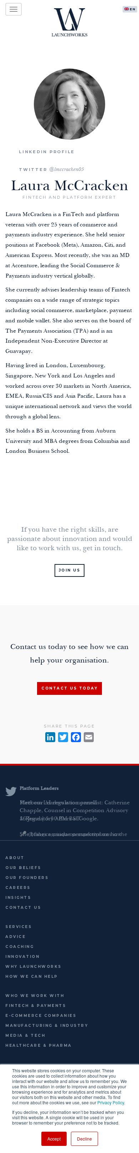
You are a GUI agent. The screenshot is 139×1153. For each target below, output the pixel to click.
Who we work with (34, 995)
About (15, 858)
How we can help (31, 976)
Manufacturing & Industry (46, 1025)
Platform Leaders (39, 788)
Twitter (51, 169)
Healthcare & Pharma (38, 1045)
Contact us (23, 907)
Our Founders (26, 877)
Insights (18, 897)
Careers (18, 887)
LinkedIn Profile (47, 151)
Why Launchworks (33, 966)
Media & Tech (25, 1035)
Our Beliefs (23, 867)
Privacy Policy (110, 1102)
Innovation (22, 956)
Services (18, 926)
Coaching (19, 946)
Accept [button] (54, 1139)
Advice (15, 936)
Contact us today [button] (69, 688)
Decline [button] (84, 1139)
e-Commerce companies (40, 1015)
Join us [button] (70, 570)
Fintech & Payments (35, 1005)
